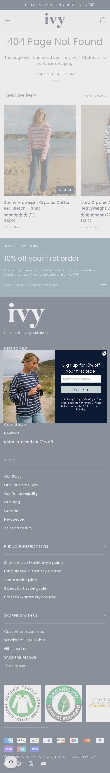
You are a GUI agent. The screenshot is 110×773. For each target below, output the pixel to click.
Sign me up (81, 389)
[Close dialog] (104, 353)
